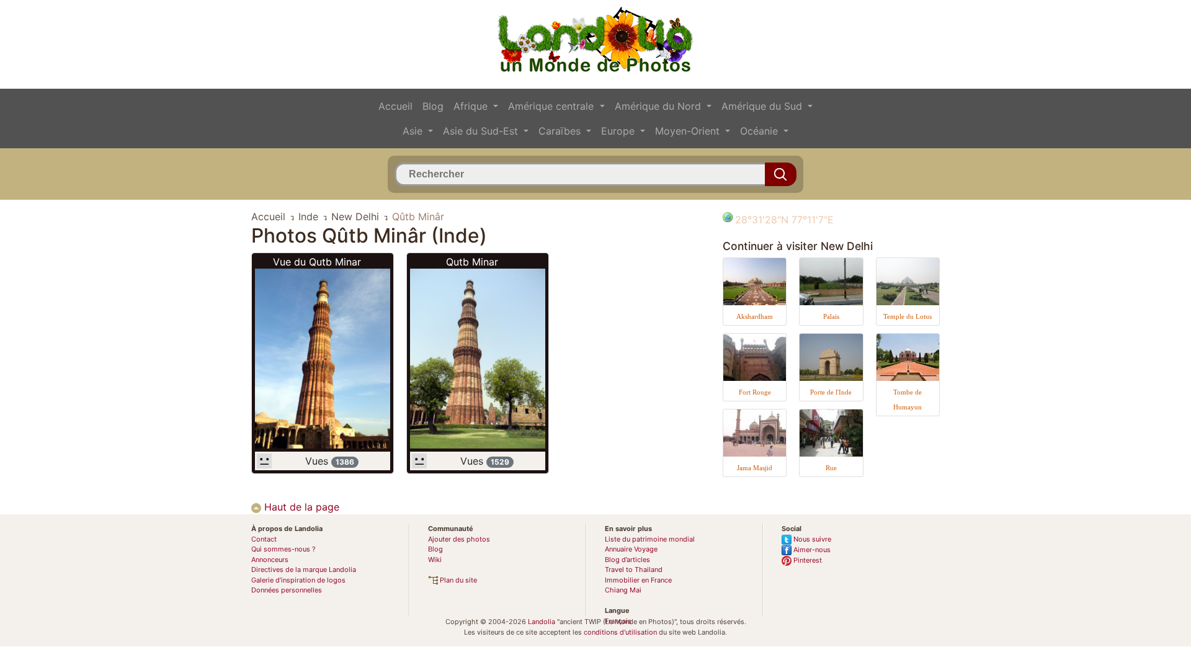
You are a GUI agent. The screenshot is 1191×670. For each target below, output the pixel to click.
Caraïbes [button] (561, 131)
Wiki (435, 559)
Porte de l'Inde (831, 392)
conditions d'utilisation (620, 632)
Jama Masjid (754, 467)
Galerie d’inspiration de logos (298, 580)
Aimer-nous (811, 549)
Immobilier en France (638, 580)
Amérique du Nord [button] (659, 106)
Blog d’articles (627, 559)
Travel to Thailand (633, 569)
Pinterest (807, 560)
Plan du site (457, 580)
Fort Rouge (755, 392)
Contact (264, 539)
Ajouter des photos (459, 539)
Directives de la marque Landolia (303, 569)
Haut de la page (300, 507)
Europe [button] (619, 131)
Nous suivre (811, 539)
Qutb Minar (472, 262)
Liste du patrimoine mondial (650, 539)
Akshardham (754, 316)
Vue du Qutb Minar (317, 262)
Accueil (395, 106)
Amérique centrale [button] (552, 106)
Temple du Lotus (907, 316)
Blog (433, 106)
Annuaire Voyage (631, 549)
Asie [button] (414, 131)
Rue (831, 467)
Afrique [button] (472, 106)
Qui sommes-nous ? (283, 549)
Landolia (541, 621)
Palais (831, 316)
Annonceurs (269, 559)
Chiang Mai (623, 590)
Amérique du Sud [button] (763, 106)
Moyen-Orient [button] (689, 131)
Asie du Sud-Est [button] (482, 131)
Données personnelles (286, 590)
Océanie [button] (760, 131)
